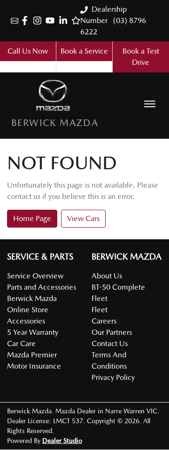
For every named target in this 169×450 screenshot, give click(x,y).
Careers (104, 320)
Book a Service (84, 51)
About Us (107, 275)
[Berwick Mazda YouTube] (52, 20)
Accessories (26, 320)
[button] (149, 104)
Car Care (21, 343)
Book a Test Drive (141, 57)
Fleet (100, 309)
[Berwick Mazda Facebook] (26, 20)
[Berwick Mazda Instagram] (39, 20)
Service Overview (35, 275)
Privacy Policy (113, 377)
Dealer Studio (62, 440)
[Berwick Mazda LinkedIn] (65, 20)
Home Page (32, 218)
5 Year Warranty (32, 332)
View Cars (83, 218)
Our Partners (112, 332)
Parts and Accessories (41, 287)
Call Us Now (28, 51)
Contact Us (110, 343)
